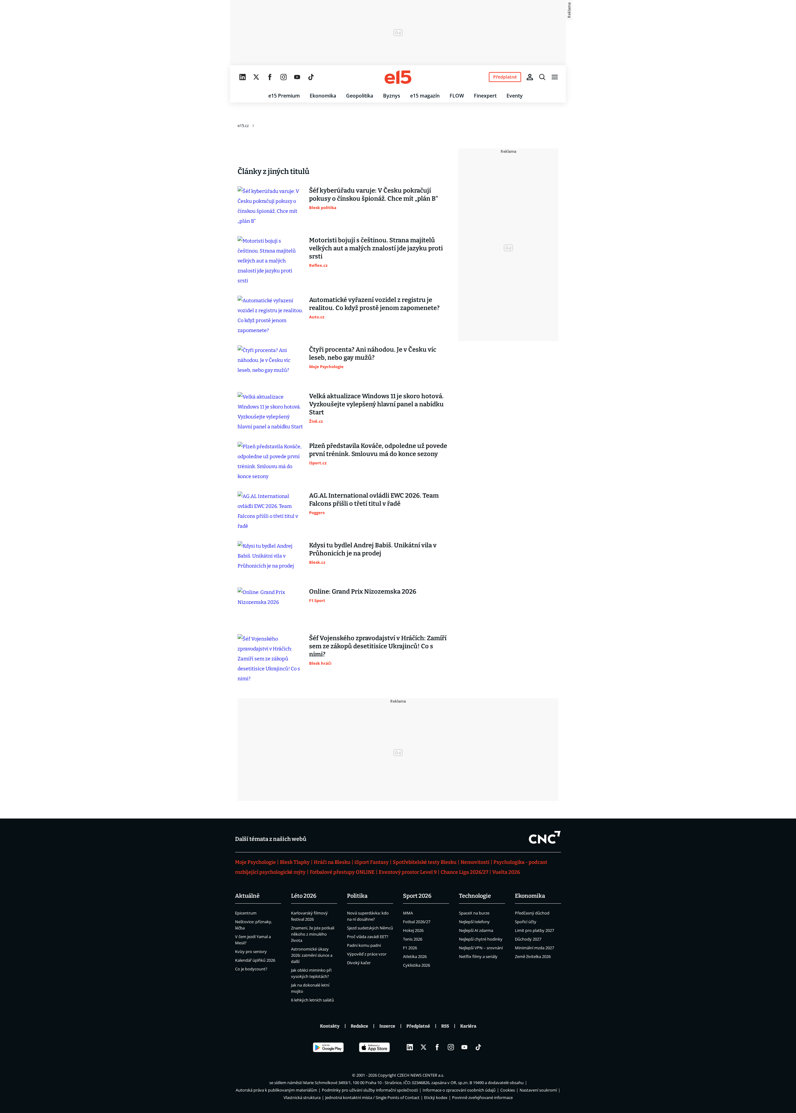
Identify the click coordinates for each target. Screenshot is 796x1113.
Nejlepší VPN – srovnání (481, 948)
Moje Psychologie (255, 862)
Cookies (507, 1090)
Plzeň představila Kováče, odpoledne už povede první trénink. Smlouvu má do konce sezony (378, 450)
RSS (445, 1026)
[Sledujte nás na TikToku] (311, 77)
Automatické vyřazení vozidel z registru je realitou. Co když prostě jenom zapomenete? (374, 304)
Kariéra (468, 1026)
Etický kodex (435, 1097)
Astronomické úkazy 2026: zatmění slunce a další (311, 955)
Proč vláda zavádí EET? (367, 936)
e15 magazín (425, 96)
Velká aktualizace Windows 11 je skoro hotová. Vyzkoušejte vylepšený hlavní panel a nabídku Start (376, 404)
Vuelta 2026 (506, 872)
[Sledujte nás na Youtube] (297, 77)
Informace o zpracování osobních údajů (459, 1090)
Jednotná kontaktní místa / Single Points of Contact (372, 1097)
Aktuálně (247, 895)
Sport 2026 (417, 895)
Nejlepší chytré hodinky (480, 939)
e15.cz (243, 125)
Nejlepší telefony (474, 921)
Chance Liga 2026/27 (464, 872)
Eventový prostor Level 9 (408, 872)
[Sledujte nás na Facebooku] (270, 77)
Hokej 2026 (413, 930)
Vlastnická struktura (302, 1097)
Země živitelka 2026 (533, 956)
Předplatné (418, 1026)
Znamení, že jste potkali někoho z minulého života (312, 934)
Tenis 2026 (412, 939)
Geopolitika (359, 96)
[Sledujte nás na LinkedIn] (243, 77)
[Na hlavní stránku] (398, 77)
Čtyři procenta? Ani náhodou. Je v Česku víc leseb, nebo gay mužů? (372, 353)
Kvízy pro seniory (251, 951)
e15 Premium (284, 96)
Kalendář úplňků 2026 (255, 960)
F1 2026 (410, 948)
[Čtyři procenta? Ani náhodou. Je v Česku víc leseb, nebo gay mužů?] (270, 363)
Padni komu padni (364, 945)
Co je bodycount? (251, 969)
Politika (357, 895)
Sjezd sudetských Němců (370, 928)
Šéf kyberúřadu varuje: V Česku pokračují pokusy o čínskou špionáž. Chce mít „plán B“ (373, 194)
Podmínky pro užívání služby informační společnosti (370, 1090)
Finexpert (485, 96)
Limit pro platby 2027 (534, 930)
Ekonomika (323, 96)
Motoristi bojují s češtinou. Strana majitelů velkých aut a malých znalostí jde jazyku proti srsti (376, 248)
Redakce (359, 1026)
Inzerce (387, 1026)
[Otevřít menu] (554, 77)
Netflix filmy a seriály (478, 956)
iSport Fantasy (371, 862)
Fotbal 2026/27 (416, 921)
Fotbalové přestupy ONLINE (342, 872)
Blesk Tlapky (295, 862)
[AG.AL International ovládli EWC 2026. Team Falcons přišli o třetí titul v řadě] (270, 511)
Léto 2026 (304, 895)
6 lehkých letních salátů (312, 1000)
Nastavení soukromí (538, 1090)
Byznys (391, 96)
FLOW (457, 96)
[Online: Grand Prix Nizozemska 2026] (270, 605)
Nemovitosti (474, 862)
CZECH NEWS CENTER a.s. (420, 1075)
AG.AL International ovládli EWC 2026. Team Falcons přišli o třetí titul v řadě (374, 499)
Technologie (475, 895)
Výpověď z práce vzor (366, 954)
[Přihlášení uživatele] (530, 77)
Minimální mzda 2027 (534, 948)
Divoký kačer (359, 962)
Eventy (515, 96)
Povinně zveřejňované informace (482, 1097)
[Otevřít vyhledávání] (542, 77)
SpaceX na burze (474, 913)
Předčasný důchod (532, 913)
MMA (408, 913)
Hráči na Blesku (332, 862)
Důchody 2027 (528, 939)
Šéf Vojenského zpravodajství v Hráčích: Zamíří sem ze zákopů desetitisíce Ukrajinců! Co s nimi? (378, 646)
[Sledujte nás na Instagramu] (284, 77)
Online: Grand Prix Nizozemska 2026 (362, 591)
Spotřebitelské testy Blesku (424, 862)
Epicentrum (246, 913)
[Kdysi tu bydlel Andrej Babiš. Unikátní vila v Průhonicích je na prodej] (270, 559)
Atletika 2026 (415, 956)
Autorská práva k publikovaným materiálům (276, 1090)
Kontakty (330, 1026)
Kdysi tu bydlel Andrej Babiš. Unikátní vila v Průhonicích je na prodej (373, 549)
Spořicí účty (525, 921)
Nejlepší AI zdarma (476, 930)
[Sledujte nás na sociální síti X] (256, 77)
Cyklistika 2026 (416, 965)
